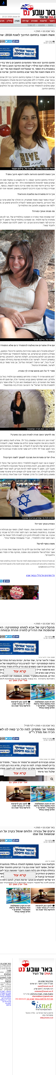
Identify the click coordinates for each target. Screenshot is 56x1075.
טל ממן (47, 861)
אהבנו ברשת (6, 986)
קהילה (25, 21)
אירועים (8, 988)
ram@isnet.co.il (45, 986)
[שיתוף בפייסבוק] (15, 42)
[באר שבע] (38, 18)
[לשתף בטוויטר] (8, 42)
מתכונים (41, 25)
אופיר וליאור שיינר (44, 657)
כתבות (50, 25)
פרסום (8, 1005)
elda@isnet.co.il (46, 1018)
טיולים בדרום (6, 998)
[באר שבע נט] (36, 975)
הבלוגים (7, 974)
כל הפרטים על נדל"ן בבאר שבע (40, 575)
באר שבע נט (48, 31)
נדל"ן (9, 21)
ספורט (34, 21)
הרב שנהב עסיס (45, 759)
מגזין (17, 21)
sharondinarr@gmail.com (42, 996)
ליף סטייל (31, 25)
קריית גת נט (6, 1002)
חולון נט (8, 1003)
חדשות (43, 21)
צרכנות (8, 979)
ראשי (52, 21)
